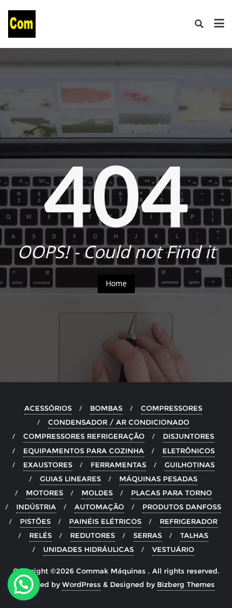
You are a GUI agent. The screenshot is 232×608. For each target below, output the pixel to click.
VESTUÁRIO (173, 549)
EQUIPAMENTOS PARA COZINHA (83, 450)
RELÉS (40, 535)
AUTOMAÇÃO (99, 506)
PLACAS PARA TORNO (171, 492)
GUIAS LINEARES (70, 478)
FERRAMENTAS (118, 464)
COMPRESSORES (171, 408)
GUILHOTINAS (190, 464)
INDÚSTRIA (36, 506)
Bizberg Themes (186, 584)
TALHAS (194, 535)
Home (116, 283)
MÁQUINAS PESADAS (158, 478)
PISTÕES (35, 521)
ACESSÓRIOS (48, 408)
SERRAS (147, 535)
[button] (24, 584)
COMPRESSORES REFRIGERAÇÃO (84, 436)
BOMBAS (106, 408)
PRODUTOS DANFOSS (181, 506)
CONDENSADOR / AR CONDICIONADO (118, 422)
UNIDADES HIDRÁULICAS (88, 549)
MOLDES (97, 492)
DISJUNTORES (188, 436)
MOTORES (44, 492)
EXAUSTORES (47, 464)
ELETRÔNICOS (188, 450)
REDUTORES (92, 535)
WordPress (81, 584)
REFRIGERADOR (188, 521)
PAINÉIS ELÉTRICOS (105, 521)
